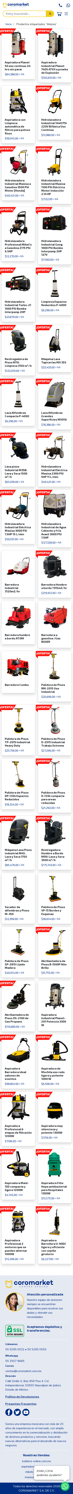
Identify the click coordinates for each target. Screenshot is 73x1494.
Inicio (8, 24)
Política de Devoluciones (22, 1396)
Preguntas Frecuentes (20, 1404)
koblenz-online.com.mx (36, 1461)
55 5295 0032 (14, 1349)
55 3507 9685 (14, 1361)
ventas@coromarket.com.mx (23, 1371)
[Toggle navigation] (66, 13)
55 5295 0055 (36, 1349)
